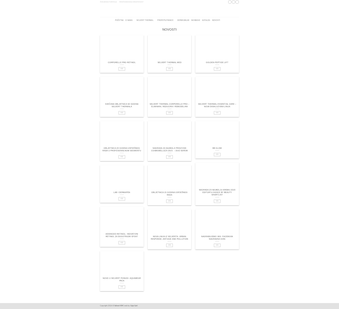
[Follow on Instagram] (233, 2)
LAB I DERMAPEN (121, 192)
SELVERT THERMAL (144, 20)
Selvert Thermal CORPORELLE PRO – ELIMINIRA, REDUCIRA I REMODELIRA (169, 105)
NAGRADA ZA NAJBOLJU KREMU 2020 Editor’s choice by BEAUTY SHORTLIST (217, 192)
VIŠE (121, 68)
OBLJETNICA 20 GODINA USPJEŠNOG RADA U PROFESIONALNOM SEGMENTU (121, 149)
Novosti (216, 20)
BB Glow (217, 148)
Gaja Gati (133, 305)
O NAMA (129, 20)
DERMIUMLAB (183, 20)
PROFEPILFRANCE (165, 20)
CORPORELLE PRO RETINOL (122, 62)
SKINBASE (195, 20)
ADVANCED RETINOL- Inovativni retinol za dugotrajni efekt (122, 235)
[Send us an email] (237, 2)
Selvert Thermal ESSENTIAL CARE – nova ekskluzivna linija (217, 105)
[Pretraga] (223, 20)
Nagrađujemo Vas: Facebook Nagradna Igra (217, 237)
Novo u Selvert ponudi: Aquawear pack (122, 279)
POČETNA (119, 20)
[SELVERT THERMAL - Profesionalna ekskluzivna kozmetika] (169, 10)
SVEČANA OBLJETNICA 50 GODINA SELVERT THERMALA (122, 105)
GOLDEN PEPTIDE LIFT (217, 62)
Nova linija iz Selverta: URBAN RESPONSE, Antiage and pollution (169, 237)
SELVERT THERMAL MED (170, 62)
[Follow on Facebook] (229, 2)
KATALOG (206, 20)
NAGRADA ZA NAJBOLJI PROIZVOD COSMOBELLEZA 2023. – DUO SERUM (169, 149)
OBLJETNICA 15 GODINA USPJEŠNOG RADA (169, 193)
